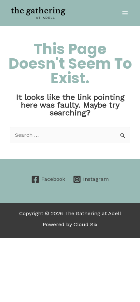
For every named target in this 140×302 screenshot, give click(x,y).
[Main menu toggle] (125, 13)
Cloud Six (86, 224)
